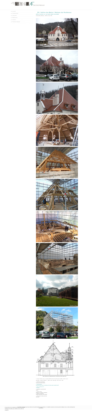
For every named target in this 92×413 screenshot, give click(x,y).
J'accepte (41, 407)
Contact (14, 19)
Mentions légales (16, 21)
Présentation (15, 13)
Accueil (14, 11)
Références (14, 17)
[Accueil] (27, 4)
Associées (14, 15)
